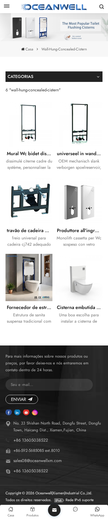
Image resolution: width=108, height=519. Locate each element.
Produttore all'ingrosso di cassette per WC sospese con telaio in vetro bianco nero (79, 230)
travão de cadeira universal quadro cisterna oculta (29, 230)
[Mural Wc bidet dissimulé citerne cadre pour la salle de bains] (29, 124)
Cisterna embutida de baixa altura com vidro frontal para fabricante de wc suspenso (79, 307)
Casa (29, 49)
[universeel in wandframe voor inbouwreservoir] (79, 124)
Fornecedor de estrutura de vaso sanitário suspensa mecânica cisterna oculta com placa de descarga (29, 307)
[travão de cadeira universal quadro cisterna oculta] (29, 200)
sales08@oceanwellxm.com (37, 461)
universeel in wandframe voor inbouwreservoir (79, 153)
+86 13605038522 (30, 440)
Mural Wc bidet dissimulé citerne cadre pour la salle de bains (29, 153)
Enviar (18, 399)
